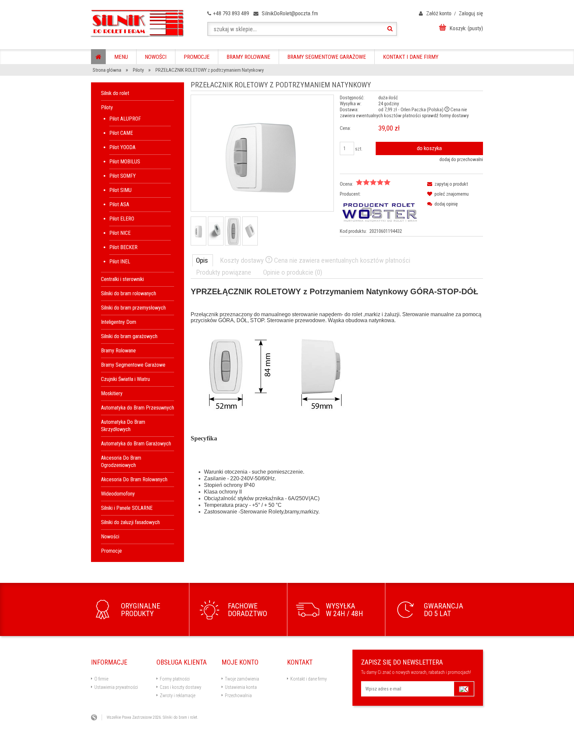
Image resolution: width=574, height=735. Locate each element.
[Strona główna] (137, 23)
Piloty (107, 107)
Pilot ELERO (121, 219)
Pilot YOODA (122, 147)
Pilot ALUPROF (125, 119)
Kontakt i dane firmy (308, 679)
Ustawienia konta (241, 687)
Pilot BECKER (123, 247)
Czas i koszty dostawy (180, 687)
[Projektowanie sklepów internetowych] (96, 717)
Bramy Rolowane (118, 350)
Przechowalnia (238, 695)
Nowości (110, 536)
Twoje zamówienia (242, 679)
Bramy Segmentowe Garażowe (133, 365)
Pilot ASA (119, 204)
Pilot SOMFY (122, 176)
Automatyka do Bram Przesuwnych (137, 408)
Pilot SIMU (120, 190)
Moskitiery (112, 393)
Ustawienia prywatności (116, 687)
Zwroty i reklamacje (177, 695)
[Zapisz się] (464, 688)
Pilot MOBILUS (124, 161)
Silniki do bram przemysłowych (133, 308)
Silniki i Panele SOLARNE (126, 508)
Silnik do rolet (115, 93)
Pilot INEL (119, 261)
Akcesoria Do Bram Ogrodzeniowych (121, 461)
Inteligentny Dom (118, 322)
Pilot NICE (120, 233)
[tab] (203, 260)
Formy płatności (175, 679)
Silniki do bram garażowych (129, 336)
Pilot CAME (121, 133)
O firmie (101, 679)
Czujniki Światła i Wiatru (125, 379)
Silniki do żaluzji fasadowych (130, 522)
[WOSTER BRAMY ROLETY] (380, 212)
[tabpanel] (337, 407)
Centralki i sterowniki (122, 279)
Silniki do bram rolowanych (128, 293)
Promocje (111, 551)
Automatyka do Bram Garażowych (136, 443)
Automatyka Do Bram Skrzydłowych (123, 425)
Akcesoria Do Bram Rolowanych (134, 479)
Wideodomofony (118, 494)
